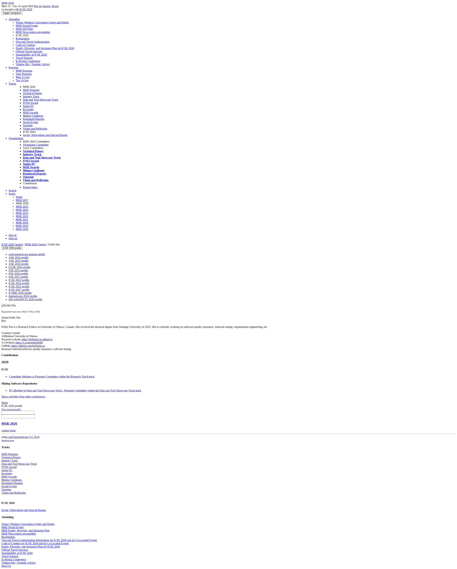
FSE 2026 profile (18, 273)
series (19, 244)
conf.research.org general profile (27, 254)
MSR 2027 (22, 200)
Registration (22, 38)
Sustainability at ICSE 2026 (31, 54)
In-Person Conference (28, 61)
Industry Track (31, 96)
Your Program (24, 73)
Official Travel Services (29, 51)
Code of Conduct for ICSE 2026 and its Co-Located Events (35, 543)
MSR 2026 (31, 244)
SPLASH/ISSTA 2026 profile (25, 299)
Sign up (13, 238)
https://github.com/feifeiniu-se (28, 345)
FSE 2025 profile (18, 270)
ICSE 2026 (25, 9)
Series (19, 196)
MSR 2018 (22, 229)
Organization (16, 138)
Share (4, 402)
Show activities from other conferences (23, 396)
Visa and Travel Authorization (32, 41)
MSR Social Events (27, 25)
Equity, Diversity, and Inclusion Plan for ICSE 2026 (45, 48)
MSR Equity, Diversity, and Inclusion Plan (25, 530)
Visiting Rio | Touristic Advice (33, 64)
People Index (30, 187)
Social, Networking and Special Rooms (45, 135)
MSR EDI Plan (24, 28)
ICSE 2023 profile (19, 280)
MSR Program (24, 70)
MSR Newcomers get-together (33, 32)
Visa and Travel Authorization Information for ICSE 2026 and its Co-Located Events (49, 540)
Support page (7, 440)
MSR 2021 (22, 219)
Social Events (30, 122)
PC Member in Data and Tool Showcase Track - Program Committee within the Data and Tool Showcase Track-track (75, 390)
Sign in (13, 235)
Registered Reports (33, 118)
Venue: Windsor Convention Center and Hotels (42, 22)
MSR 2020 (22, 222)
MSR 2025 (22, 206)
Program (13, 67)
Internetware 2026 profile (23, 296)
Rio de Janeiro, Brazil (46, 6)
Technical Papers (32, 93)
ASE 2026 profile (19, 263)
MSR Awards (30, 112)
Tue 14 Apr (22, 80)
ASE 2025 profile (19, 260)
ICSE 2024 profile (19, 283)
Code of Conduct (25, 44)
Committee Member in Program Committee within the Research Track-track (51, 376)
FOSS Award (30, 102)
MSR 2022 (22, 216)
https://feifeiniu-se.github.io (36, 339)
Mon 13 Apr (23, 77)
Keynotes (28, 109)
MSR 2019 (22, 225)
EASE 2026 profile (19, 267)
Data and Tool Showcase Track (40, 99)
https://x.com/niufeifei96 (29, 342)
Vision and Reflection (35, 128)
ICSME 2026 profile (20, 292)
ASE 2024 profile (19, 257)
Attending (14, 19)
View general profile (11, 409)
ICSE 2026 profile (12, 248)
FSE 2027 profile (18, 276)
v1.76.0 (34, 437)
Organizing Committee (36, 144)
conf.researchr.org (18, 437)
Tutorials (28, 125)
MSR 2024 (22, 209)
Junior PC (28, 106)
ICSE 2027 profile (19, 289)
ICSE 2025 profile (19, 286)
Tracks (12, 83)
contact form (8, 430)
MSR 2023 (22, 213)
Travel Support (24, 57)
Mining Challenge (33, 115)
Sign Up (6, 565)
